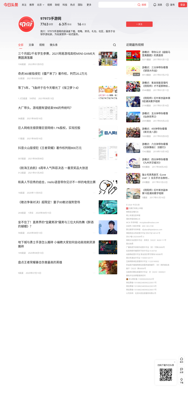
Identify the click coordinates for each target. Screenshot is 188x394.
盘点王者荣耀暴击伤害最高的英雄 (40, 262)
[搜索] (114, 46)
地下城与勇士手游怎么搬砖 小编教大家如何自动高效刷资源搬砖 (56, 244)
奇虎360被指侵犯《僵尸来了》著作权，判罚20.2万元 (52, 74)
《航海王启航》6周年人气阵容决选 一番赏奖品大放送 (53, 168)
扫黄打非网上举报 (136, 208)
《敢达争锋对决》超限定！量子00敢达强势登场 (49, 202)
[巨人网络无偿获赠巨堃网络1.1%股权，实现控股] (108, 133)
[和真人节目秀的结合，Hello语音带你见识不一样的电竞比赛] (108, 187)
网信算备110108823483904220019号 (141, 286)
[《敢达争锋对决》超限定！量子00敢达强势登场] (108, 207)
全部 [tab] (20, 45)
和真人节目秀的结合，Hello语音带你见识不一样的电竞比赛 (57, 182)
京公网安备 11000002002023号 (141, 279)
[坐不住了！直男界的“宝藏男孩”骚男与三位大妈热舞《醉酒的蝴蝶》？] (108, 227)
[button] (24, 5)
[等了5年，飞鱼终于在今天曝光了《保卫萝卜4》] (108, 93)
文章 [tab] (31, 45)
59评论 (33, 98)
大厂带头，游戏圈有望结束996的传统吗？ (45, 108)
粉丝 (65, 24)
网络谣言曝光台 (132, 212)
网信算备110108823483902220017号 (141, 282)
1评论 (30, 212)
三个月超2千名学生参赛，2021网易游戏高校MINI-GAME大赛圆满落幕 (56, 56)
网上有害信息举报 (133, 215)
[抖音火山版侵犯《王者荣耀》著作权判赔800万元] (108, 153)
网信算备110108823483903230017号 (141, 289)
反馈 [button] (181, 372)
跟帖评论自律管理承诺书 (136, 275)
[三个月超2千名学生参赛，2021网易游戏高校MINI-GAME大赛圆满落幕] (108, 59)
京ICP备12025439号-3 (135, 236)
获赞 (46, 24)
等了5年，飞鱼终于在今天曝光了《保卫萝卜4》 (49, 88)
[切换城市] (43, 5)
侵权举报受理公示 (133, 219)
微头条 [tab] (54, 45)
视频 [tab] (42, 45)
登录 (182, 4)
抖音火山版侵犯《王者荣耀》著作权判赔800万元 (50, 148)
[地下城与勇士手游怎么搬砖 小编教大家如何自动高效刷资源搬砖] (108, 247)
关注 (81, 24)
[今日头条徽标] (11, 5)
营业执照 (129, 243)
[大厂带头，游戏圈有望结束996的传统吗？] (108, 113)
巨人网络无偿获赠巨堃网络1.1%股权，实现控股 (49, 128)
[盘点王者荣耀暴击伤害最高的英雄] (108, 267)
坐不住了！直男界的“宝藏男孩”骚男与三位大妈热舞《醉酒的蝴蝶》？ (56, 224)
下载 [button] (181, 380)
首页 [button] (181, 362)
